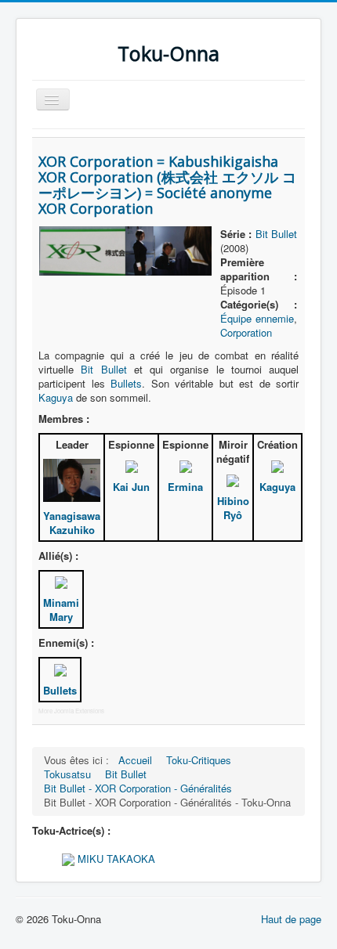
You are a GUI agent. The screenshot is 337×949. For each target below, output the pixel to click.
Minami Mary (61, 609)
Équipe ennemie (257, 318)
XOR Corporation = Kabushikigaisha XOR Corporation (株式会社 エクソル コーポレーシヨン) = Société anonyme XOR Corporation (167, 185)
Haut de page (291, 918)
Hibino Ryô (233, 507)
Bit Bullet (276, 233)
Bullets (126, 383)
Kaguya (55, 397)
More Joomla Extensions (71, 710)
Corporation (246, 332)
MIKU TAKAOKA (114, 858)
